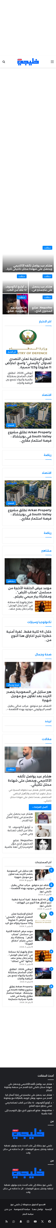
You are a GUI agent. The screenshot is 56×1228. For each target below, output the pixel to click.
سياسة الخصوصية (22, 1209)
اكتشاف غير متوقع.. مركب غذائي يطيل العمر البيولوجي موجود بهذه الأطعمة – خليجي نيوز (30, 888)
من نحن (8, 1209)
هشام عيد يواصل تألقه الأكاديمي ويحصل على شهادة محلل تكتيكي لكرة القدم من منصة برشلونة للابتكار (28, 1087)
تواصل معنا (37, 1209)
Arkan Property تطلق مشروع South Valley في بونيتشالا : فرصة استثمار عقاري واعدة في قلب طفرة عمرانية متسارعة (19, 993)
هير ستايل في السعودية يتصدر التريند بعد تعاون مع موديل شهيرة (28, 696)
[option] (28, 279)
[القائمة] (52, 62)
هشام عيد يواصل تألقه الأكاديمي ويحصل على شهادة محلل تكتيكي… (29, 781)
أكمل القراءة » (40, 807)
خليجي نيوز (15, 1204)
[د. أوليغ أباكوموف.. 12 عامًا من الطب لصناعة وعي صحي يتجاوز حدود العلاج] (43, 831)
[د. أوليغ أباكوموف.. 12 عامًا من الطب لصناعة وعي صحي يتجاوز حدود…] (15, 283)
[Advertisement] (28, 28)
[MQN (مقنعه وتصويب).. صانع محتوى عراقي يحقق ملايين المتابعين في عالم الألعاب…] (15, 304)
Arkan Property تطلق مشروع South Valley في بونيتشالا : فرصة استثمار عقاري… (29, 436)
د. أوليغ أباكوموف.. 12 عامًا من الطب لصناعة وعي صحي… (20, 830)
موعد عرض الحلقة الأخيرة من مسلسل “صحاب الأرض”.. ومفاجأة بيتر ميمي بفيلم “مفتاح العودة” (19, 937)
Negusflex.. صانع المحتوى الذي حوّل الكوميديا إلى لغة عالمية (19, 844)
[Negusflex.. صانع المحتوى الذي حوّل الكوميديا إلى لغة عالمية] (41, 304)
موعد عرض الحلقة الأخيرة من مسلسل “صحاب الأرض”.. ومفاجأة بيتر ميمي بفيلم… (29, 592)
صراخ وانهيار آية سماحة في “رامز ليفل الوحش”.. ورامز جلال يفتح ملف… (20, 605)
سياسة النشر (28, 1214)
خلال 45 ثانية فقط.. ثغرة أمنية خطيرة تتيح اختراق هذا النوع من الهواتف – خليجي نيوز (31, 902)
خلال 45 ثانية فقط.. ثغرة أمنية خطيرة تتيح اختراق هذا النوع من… (28, 636)
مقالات (47, 248)
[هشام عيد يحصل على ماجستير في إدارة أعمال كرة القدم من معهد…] (41, 283)
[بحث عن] (3, 62)
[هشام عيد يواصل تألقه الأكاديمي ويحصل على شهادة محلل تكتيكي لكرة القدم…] (28, 258)
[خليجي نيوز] (28, 62)
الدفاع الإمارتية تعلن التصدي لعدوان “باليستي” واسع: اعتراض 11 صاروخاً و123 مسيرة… (28, 363)
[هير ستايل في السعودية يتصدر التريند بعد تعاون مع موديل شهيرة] (43, 875)
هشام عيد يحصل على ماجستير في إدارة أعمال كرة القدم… (19, 817)
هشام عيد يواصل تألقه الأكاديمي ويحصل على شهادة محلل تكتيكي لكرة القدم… (29, 269)
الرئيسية (48, 1209)
